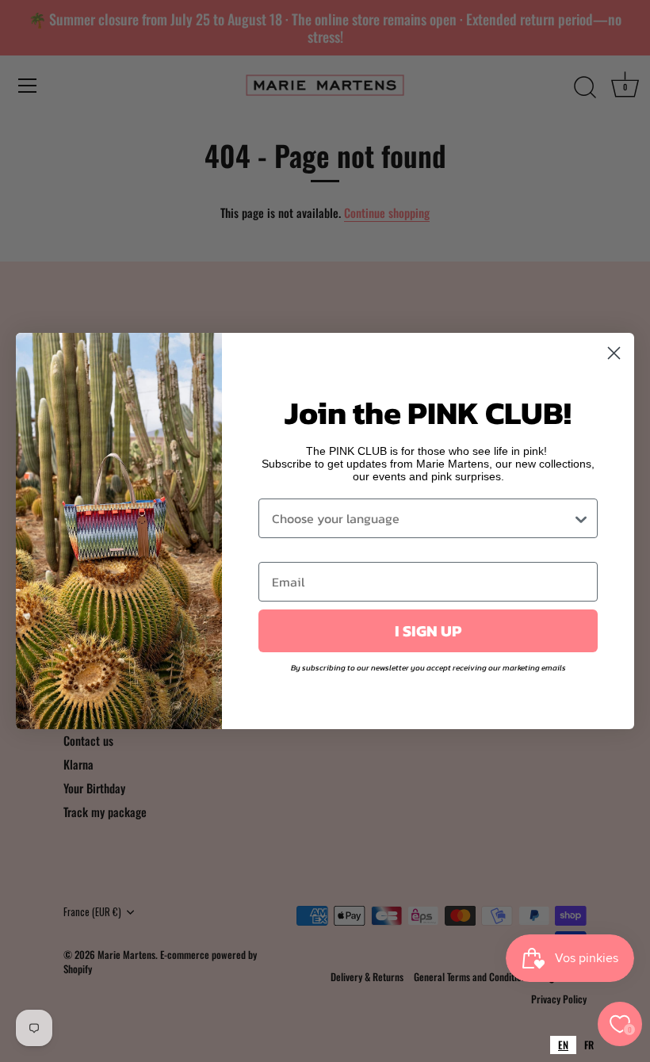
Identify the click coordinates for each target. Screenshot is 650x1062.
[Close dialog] (614, 353)
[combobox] (563, 1045)
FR (589, 1044)
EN (563, 1044)
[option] (589, 1045)
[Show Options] (581, 518)
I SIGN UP (428, 631)
